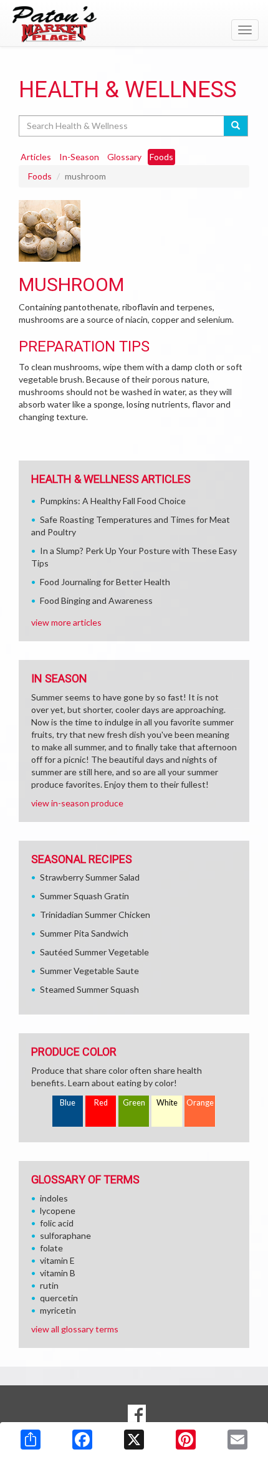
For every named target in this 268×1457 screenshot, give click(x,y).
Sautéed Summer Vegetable (94, 952)
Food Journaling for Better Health (105, 581)
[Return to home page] (134, 24)
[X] (134, 1439)
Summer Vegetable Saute (89, 970)
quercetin (59, 1297)
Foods (40, 176)
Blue (67, 1102)
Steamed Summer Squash (89, 989)
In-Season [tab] (79, 156)
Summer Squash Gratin (84, 896)
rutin (49, 1285)
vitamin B (57, 1273)
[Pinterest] (185, 1439)
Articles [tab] (36, 156)
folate (51, 1248)
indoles (54, 1198)
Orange (200, 1102)
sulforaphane (65, 1235)
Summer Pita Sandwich (84, 933)
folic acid (57, 1223)
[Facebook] (82, 1439)
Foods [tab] (161, 156)
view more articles (66, 622)
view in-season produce (77, 803)
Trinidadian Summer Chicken (95, 914)
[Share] (30, 1439)
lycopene (57, 1210)
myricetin (58, 1310)
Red (101, 1102)
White (167, 1102)
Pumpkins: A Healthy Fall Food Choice (113, 500)
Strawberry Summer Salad (90, 877)
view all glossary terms (74, 1329)
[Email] (237, 1439)
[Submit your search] (236, 125)
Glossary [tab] (124, 156)
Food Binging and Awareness (96, 600)
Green (134, 1102)
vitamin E (57, 1260)
